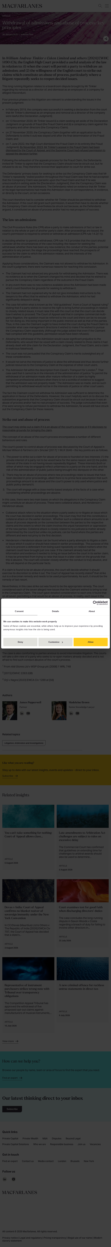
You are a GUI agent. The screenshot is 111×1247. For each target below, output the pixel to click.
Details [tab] (55, 611)
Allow (91, 642)
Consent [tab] (19, 611)
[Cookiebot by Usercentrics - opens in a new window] (95, 603)
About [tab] (92, 611)
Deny (20, 642)
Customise (53, 642)
